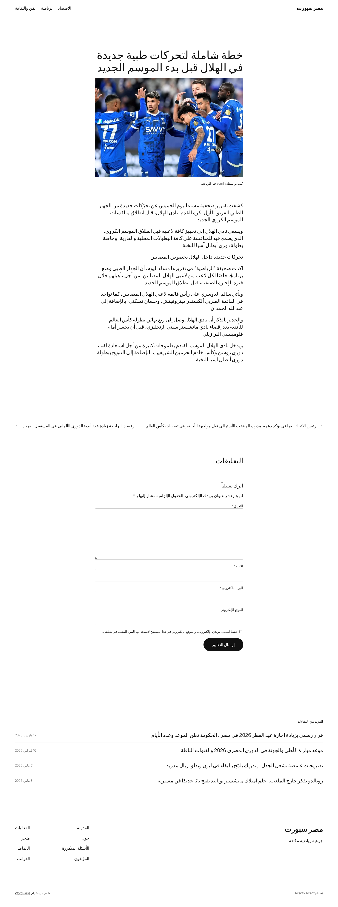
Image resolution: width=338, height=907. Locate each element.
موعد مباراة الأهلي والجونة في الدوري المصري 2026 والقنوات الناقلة (252, 750)
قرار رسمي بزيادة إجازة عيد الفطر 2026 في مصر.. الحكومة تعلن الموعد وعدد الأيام (237, 735)
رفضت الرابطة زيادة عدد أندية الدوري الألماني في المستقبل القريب (78, 426)
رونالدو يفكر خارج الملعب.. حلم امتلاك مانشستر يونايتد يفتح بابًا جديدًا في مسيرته (240, 781)
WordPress (22, 893)
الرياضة (206, 183)
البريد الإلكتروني (231, 588)
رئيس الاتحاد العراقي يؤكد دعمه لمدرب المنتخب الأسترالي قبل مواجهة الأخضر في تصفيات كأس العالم (231, 426)
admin (221, 183)
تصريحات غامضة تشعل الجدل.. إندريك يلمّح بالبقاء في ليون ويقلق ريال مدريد (244, 765)
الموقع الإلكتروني (232, 609)
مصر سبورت (310, 8)
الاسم (238, 566)
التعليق (237, 506)
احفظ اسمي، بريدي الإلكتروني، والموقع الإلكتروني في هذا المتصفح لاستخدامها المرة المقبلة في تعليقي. (170, 631)
